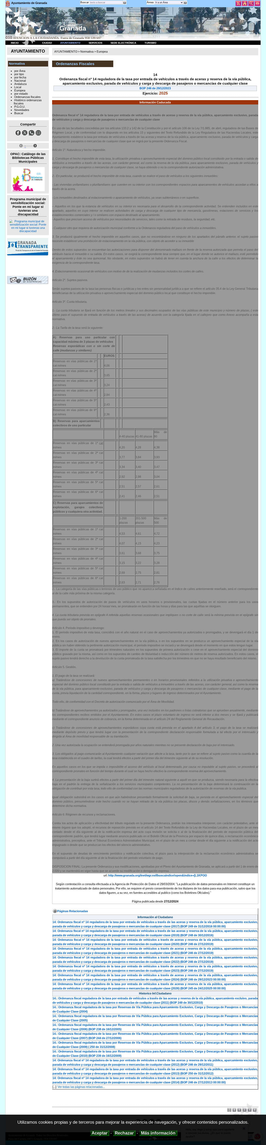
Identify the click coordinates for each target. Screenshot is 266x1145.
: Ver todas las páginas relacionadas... (80, 1086)
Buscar (84, 2)
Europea (19, 90)
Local (17, 87)
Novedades (21, 110)
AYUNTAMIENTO (70, 42)
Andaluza (20, 83)
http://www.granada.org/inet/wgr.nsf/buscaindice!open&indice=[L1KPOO (157, 875)
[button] (185, 2)
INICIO (15, 42)
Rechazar (124, 1133)
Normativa (87, 51)
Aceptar (99, 1133)
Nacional (20, 80)
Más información (158, 1133)
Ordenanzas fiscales (27, 97)
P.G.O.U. (19, 106)
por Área (19, 70)
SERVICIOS (95, 42)
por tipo (19, 74)
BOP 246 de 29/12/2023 (155, 88)
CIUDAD (47, 42)
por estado (21, 93)
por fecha (20, 77)
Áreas (151, 2)
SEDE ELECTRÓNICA (123, 42)
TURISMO (150, 42)
